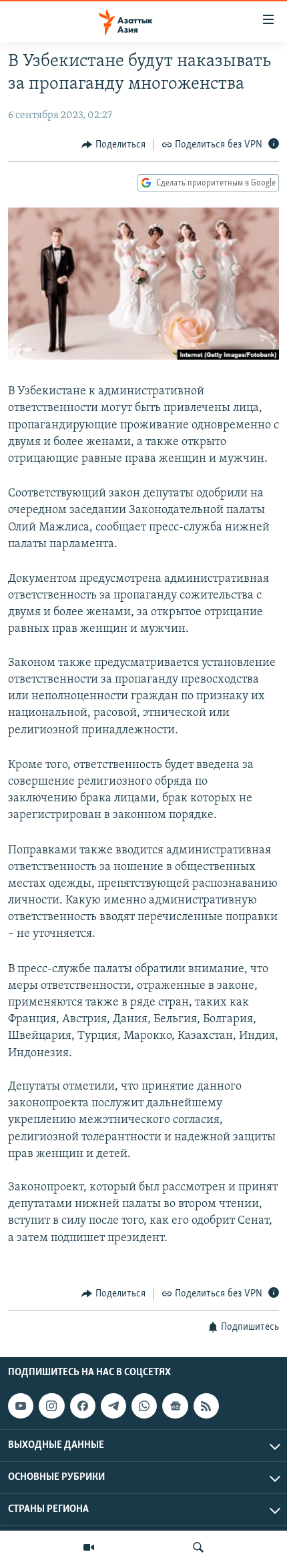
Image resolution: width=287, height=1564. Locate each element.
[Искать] (198, 1547)
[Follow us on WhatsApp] (144, 1406)
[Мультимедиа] (89, 1547)
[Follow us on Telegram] (113, 1406)
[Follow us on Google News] (175, 1406)
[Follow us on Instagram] (51, 1406)
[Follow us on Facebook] (82, 1406)
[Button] (113, 144)
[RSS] (206, 1406)
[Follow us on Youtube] (20, 1406)
